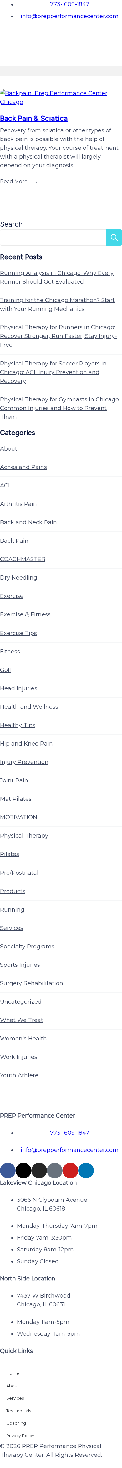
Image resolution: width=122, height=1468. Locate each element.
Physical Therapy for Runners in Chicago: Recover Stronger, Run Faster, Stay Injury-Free (58, 336)
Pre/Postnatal (19, 872)
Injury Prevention (24, 762)
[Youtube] (70, 1170)
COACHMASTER (22, 559)
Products (12, 891)
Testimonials (18, 1410)
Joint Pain (14, 780)
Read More (14, 181)
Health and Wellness (29, 706)
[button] (61, 71)
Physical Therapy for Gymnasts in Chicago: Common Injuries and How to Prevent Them (60, 408)
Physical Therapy (24, 835)
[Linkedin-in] (86, 1170)
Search (11, 224)
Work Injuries (18, 1057)
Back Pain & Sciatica (34, 118)
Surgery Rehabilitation (31, 983)
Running (12, 909)
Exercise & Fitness (25, 614)
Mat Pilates (16, 798)
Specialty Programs (27, 946)
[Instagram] (39, 1170)
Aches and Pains (23, 467)
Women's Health (23, 1038)
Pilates (9, 854)
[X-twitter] (23, 1170)
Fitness (10, 651)
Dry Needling (18, 577)
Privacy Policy (20, 1435)
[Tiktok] (55, 1170)
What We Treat (21, 1020)
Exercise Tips (18, 633)
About (8, 448)
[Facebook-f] (8, 1170)
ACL (5, 485)
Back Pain (14, 540)
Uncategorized (21, 1001)
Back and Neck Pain (28, 522)
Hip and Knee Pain (26, 743)
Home (12, 1373)
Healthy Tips (17, 725)
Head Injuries (18, 688)
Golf (5, 670)
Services (11, 928)
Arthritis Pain (18, 504)
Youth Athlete (19, 1075)
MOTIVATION (18, 817)
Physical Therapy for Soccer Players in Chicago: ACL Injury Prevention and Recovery (53, 372)
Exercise (11, 596)
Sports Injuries (20, 965)
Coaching (16, 1423)
